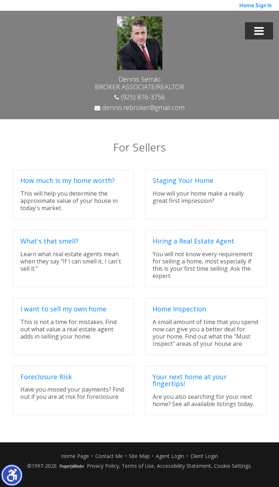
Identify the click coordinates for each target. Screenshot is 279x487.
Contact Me (109, 456)
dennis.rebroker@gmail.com (142, 107)
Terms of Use (138, 466)
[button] (12, 475)
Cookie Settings (232, 466)
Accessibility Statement (184, 466)
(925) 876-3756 (142, 97)
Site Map (139, 456)
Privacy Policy (103, 466)
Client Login (204, 456)
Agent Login (170, 456)
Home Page (75, 456)
